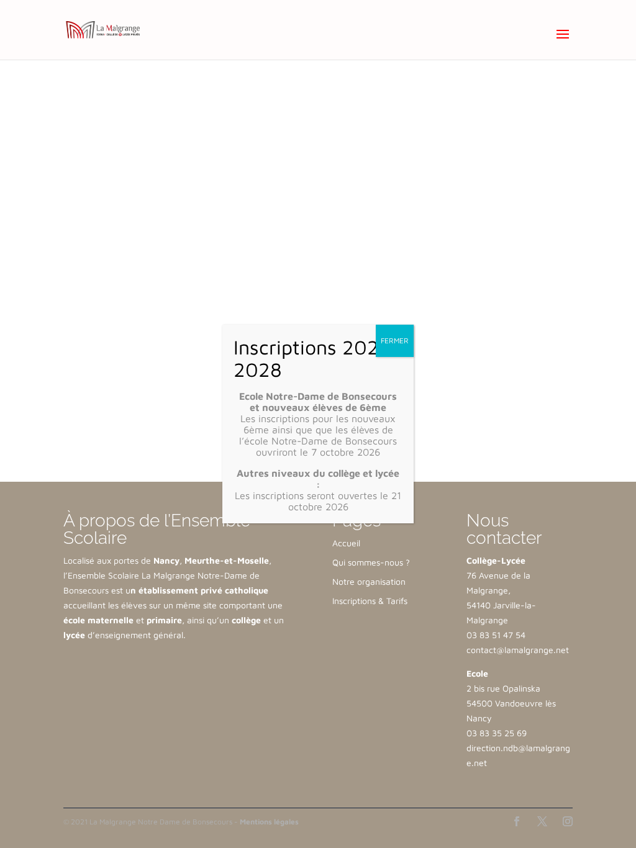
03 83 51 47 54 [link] (495, 634)
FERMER (395, 340)
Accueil (346, 543)
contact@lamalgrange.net (517, 649)
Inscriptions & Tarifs (369, 600)
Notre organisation (369, 581)
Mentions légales (269, 821)
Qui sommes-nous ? (371, 562)
